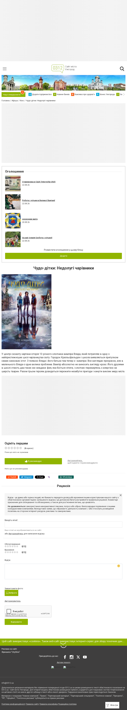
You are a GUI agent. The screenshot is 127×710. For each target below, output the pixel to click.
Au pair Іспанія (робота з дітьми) (37, 238)
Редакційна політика (67, 704)
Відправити (16, 622)
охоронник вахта (29, 219)
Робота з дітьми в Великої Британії (38, 200)
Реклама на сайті (9, 649)
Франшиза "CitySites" (11, 652)
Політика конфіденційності (13, 704)
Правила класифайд (48, 704)
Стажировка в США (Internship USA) (38, 182)
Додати (63, 256)
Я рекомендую (34, 461)
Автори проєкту (63, 662)
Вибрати (13, 593)
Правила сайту (32, 704)
